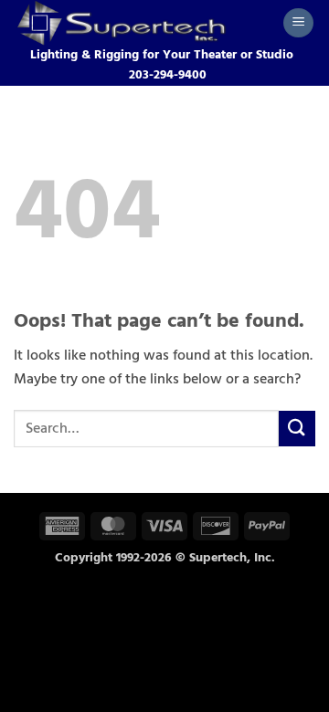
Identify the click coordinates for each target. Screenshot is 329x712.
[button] (298, 23)
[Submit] (297, 428)
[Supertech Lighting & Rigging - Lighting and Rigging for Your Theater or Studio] (141, 23)
